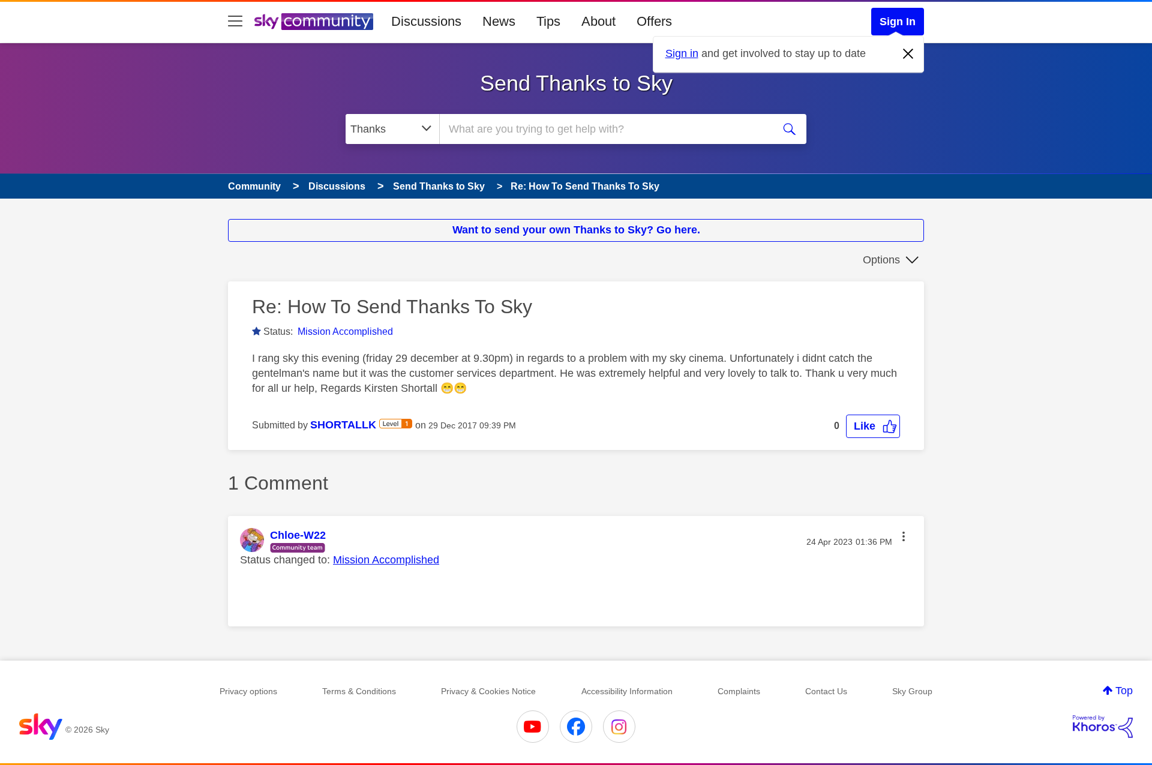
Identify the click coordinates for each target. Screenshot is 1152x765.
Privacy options (248, 691)
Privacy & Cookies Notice (488, 691)
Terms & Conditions (359, 691)
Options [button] (881, 260)
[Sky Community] (313, 22)
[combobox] (605, 129)
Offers (654, 21)
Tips (548, 21)
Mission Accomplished (345, 331)
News (498, 21)
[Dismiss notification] (908, 54)
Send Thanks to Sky (576, 83)
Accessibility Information (627, 691)
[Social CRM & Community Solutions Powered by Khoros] (1103, 726)
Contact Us (826, 691)
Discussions (426, 21)
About (598, 21)
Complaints (739, 691)
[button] (873, 426)
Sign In (898, 22)
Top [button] (1124, 691)
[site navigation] (235, 22)
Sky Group (912, 691)
